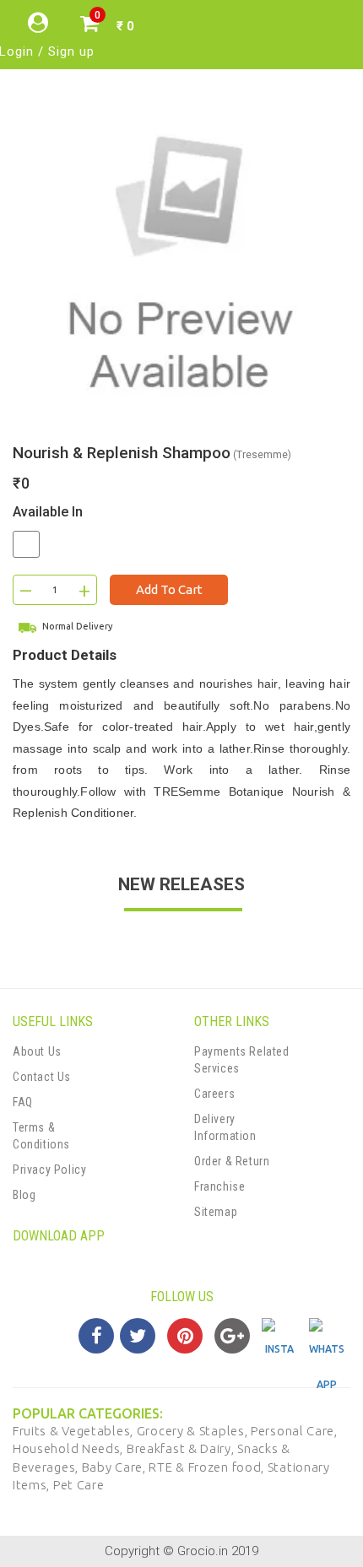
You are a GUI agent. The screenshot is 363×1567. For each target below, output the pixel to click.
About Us (37, 1051)
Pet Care (79, 1485)
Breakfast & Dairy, (182, 1448)
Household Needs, (70, 1448)
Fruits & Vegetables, (75, 1431)
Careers (214, 1093)
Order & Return (231, 1161)
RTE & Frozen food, (208, 1467)
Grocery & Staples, (194, 1431)
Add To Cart (169, 589)
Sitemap (215, 1211)
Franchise (219, 1186)
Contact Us (42, 1076)
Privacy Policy (49, 1169)
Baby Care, (115, 1467)
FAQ (23, 1102)
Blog (24, 1195)
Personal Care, (294, 1431)
